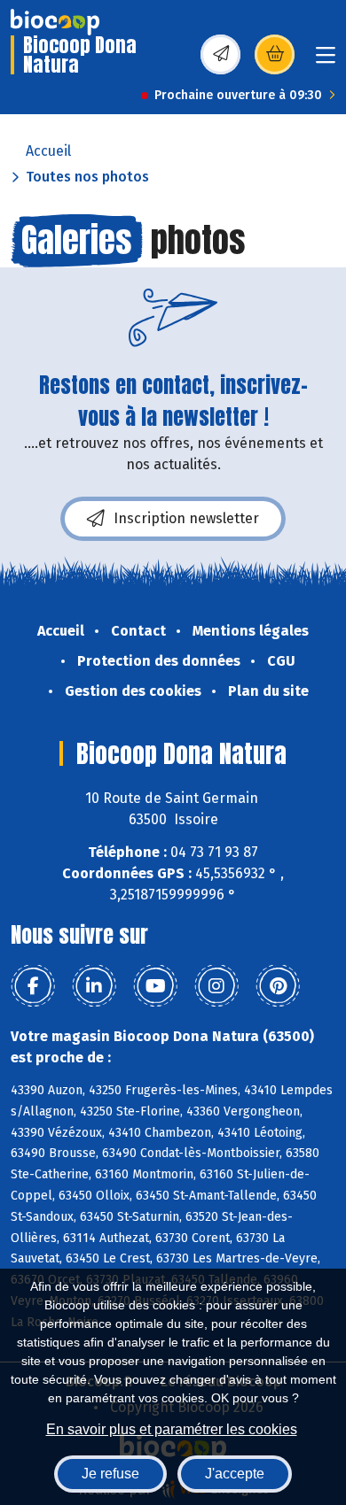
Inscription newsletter (186, 518)
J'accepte (234, 1473)
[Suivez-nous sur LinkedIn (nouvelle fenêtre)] (94, 986)
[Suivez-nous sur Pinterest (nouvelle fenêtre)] (278, 986)
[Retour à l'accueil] (55, 22)
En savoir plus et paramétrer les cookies (171, 1429)
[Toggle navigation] (325, 61)
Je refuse (110, 1473)
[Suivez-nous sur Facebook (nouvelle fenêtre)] (33, 986)
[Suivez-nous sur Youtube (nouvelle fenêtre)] (155, 986)
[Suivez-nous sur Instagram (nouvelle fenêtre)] (216, 986)
